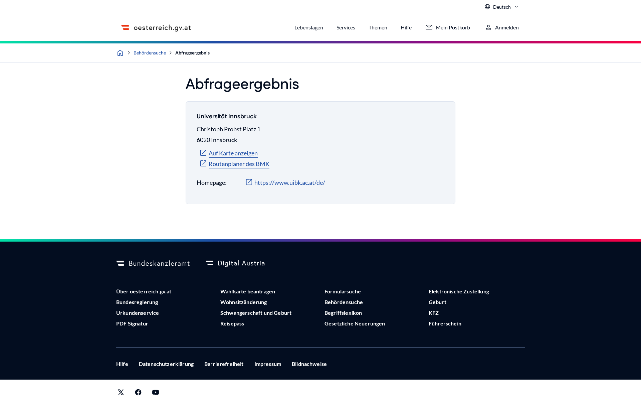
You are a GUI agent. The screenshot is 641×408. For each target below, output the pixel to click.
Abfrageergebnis (192, 52)
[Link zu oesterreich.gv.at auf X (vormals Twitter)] (121, 394)
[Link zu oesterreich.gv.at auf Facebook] (138, 394)
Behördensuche (150, 52)
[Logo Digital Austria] (242, 263)
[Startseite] (120, 53)
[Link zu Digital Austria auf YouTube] (155, 394)
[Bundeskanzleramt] (153, 263)
